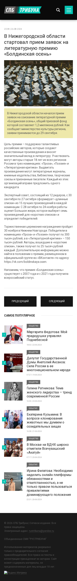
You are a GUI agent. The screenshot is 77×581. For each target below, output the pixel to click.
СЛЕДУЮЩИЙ (56, 299)
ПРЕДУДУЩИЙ (20, 299)
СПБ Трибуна (23, 9)
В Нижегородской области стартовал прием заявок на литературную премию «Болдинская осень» (36, 45)
